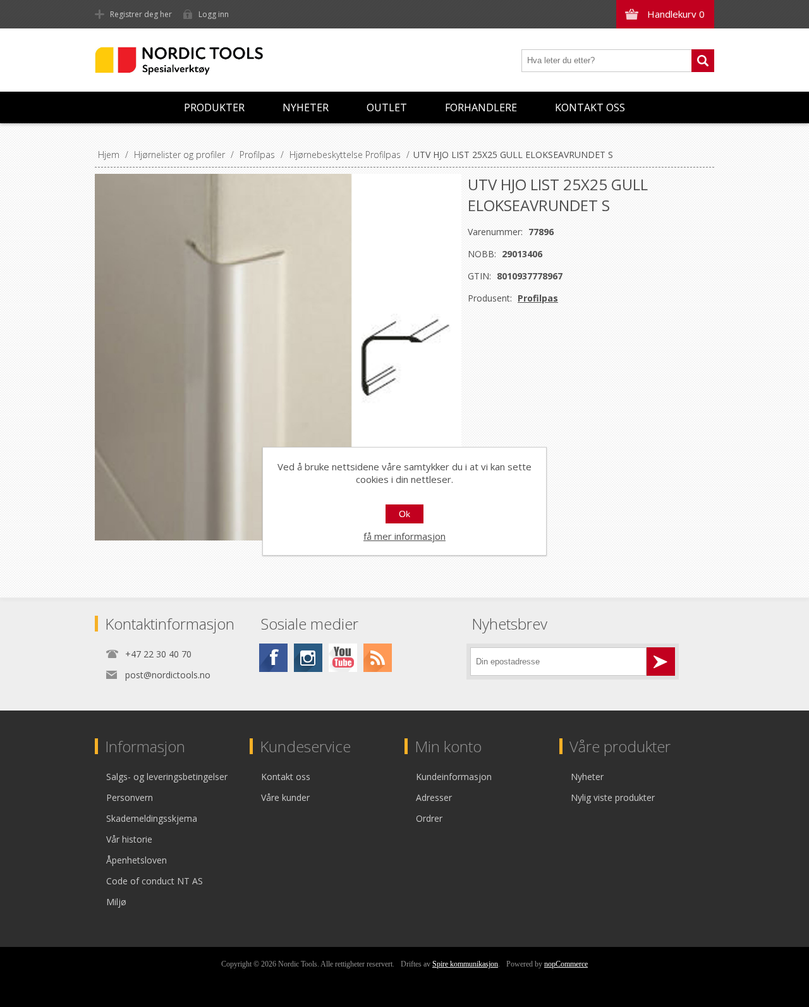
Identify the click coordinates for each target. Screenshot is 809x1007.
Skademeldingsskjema (151, 818)
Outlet (387, 107)
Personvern (129, 797)
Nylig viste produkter (613, 797)
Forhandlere (481, 107)
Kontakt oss (590, 107)
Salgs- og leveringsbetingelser (167, 777)
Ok (404, 514)
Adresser (434, 797)
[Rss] (377, 658)
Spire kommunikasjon (465, 964)
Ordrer (429, 818)
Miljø (116, 902)
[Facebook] (273, 658)
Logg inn (213, 14)
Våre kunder (285, 797)
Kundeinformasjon (454, 777)
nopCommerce (566, 964)
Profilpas (538, 298)
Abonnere (661, 661)
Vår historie (129, 839)
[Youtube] (343, 658)
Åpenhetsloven (136, 860)
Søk (702, 60)
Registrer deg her (141, 14)
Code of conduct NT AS (154, 881)
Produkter (214, 107)
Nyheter (306, 107)
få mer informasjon (404, 536)
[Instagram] (308, 658)
